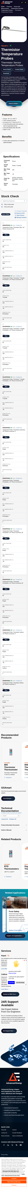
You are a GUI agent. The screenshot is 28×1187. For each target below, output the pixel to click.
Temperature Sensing (17, 8)
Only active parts (8, 206)
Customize (14, 1185)
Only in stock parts (9, 204)
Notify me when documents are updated (11, 812)
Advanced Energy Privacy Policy (12, 1175)
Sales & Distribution (17, 1135)
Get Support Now (8, 1031)
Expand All (4, 819)
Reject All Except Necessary (14, 1181)
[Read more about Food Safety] (17, 902)
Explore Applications (14, 935)
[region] (14, 1172)
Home (3, 6)
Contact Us (19, 225)
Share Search (20, 215)
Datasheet (6, 73)
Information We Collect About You (11, 1171)
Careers (14, 1129)
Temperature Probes (7, 10)
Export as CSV (20, 213)
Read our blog (12, 973)
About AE (3, 1129)
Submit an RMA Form (9, 994)
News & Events (5, 1135)
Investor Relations (17, 1132)
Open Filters (5, 214)
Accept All (14, 1178)
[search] (14, 201)
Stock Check (7, 69)
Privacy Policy (4, 1154)
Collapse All (12, 819)
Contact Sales (19, 69)
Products (9, 6)
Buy (6, 234)
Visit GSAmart (7, 798)
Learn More (4, 968)
